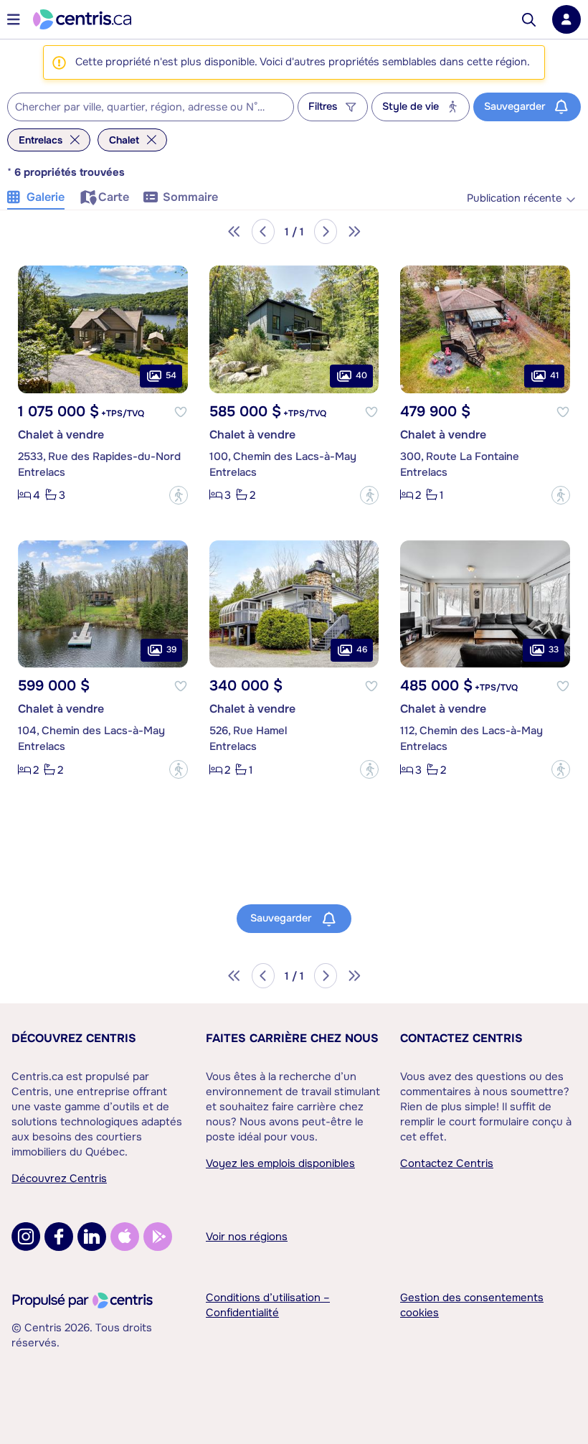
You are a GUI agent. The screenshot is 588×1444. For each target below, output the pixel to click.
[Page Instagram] (25, 1236)
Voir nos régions (247, 1236)
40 (361, 375)
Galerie (46, 197)
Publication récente (514, 198)
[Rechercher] (528, 19)
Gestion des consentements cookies (472, 1305)
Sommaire (190, 197)
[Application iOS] (124, 1236)
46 (361, 649)
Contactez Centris (461, 1038)
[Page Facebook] (58, 1236)
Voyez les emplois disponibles (280, 1163)
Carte (113, 197)
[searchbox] (141, 108)
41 (554, 375)
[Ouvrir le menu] (13, 19)
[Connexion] (566, 19)
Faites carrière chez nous (292, 1038)
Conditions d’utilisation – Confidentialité (268, 1305)
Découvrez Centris (73, 1038)
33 (554, 649)
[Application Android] (157, 1236)
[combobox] (150, 107)
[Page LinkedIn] (91, 1236)
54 (171, 375)
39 (171, 649)
